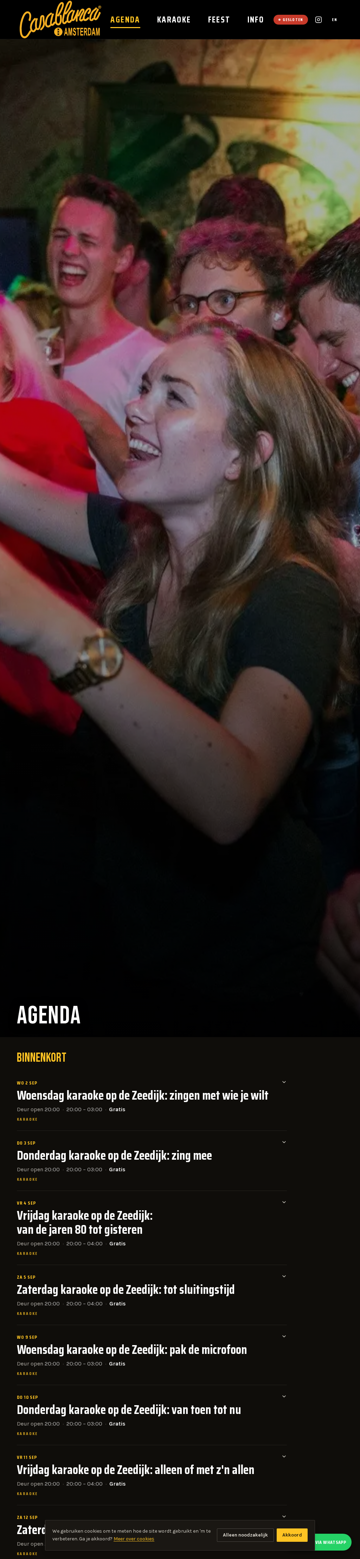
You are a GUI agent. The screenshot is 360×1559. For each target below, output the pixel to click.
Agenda (125, 19)
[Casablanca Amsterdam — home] (60, 19)
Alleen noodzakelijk (245, 1535)
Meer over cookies (134, 1539)
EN (335, 19)
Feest (219, 19)
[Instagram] (318, 19)
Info (256, 19)
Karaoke (174, 19)
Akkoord (292, 1535)
